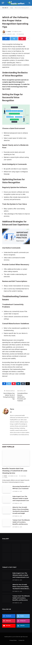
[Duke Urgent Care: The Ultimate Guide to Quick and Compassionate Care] (6, 499)
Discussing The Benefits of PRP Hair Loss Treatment (21, 487)
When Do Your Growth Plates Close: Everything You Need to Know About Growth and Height (21, 510)
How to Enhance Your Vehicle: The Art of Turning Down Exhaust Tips (9, 396)
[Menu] (3, 3)
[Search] (29, 3)
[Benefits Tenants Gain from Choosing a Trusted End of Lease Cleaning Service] (16, 458)
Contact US (21, 640)
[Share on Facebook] (6, 38)
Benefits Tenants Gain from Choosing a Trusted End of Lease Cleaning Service (14, 471)
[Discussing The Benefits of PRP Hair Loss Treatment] (6, 489)
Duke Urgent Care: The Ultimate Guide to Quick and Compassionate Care (21, 498)
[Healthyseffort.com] (16, 3)
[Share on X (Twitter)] (14, 38)
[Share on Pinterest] (22, 38)
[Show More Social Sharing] (28, 38)
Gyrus (9, 31)
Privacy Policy (13, 640)
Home (11, 8)
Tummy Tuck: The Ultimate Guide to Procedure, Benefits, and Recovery (21, 522)
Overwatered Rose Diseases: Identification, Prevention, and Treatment (22, 397)
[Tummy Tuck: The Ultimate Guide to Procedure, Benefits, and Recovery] (6, 523)
